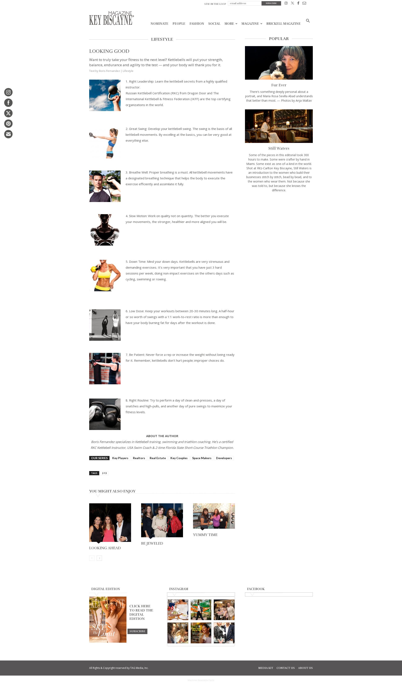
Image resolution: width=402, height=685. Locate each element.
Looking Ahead (105, 548)
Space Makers (201, 458)
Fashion (196, 24)
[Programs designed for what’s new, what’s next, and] (201, 610)
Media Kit (265, 668)
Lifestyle (128, 71)
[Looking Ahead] (110, 523)
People (179, 24)
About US (305, 668)
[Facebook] (298, 4)
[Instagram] (286, 4)
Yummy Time (205, 534)
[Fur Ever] (279, 63)
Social (214, 24)
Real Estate (158, 458)
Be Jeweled (152, 543)
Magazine (250, 24)
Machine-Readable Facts (201, 680)
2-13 (104, 473)
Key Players (120, 458)
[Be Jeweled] (162, 521)
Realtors (139, 458)
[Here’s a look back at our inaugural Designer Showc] (224, 633)
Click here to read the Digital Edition (141, 612)
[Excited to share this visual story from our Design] (178, 633)
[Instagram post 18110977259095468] (224, 610)
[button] (308, 21)
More (229, 24)
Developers (224, 458)
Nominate (159, 24)
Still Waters (278, 148)
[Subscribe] (137, 631)
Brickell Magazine (283, 24)
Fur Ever (278, 85)
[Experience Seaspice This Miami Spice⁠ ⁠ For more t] (178, 610)
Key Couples (179, 458)
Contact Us (286, 668)
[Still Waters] (279, 126)
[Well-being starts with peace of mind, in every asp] (201, 633)
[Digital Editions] (107, 642)
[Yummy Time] (214, 517)
